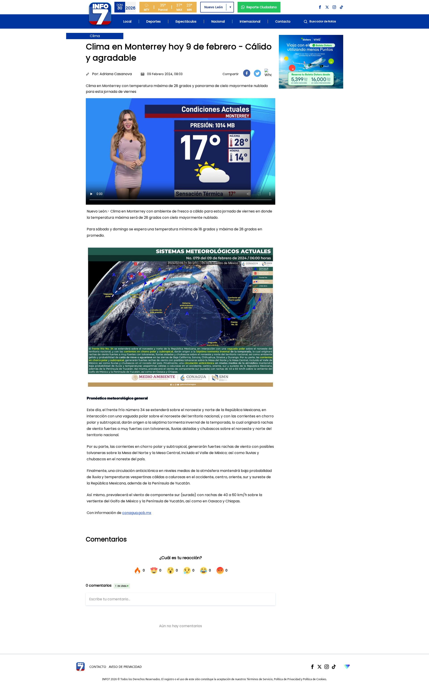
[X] (319, 667)
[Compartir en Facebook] (246, 73)
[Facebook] (312, 667)
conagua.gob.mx (136, 512)
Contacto (282, 21)
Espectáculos (186, 21)
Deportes (153, 21)
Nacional (218, 21)
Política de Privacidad (287, 679)
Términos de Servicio (260, 679)
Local (127, 21)
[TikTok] (334, 667)
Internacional (250, 21)
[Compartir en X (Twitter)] (257, 73)
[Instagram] (326, 667)
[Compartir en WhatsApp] (268, 73)
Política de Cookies (314, 679)
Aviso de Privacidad (125, 667)
